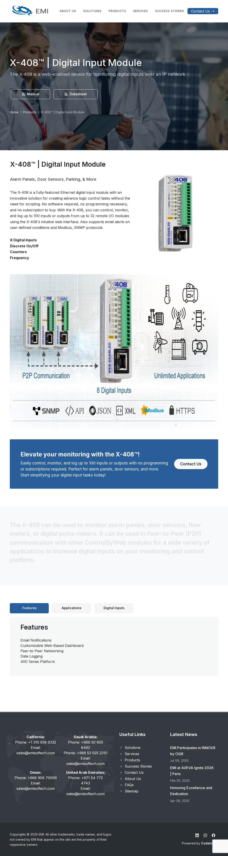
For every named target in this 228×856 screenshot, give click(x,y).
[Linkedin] (197, 835)
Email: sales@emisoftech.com (35, 750)
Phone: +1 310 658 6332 (35, 742)
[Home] (29, 11)
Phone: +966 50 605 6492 (85, 745)
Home (14, 112)
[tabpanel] (114, 643)
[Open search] (17, 24)
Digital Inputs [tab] (114, 608)
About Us (133, 778)
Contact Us (200, 11)
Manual (32, 94)
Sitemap (131, 791)
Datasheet (78, 94)
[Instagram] (205, 835)
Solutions (132, 747)
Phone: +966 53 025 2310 (85, 753)
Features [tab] (29, 608)
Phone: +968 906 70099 (35, 778)
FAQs (129, 785)
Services (132, 754)
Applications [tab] (71, 608)
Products (29, 112)
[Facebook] (213, 835)
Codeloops (209, 843)
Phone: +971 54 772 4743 (85, 780)
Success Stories (138, 766)
